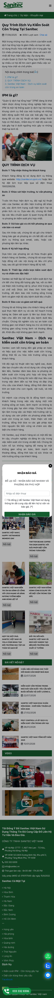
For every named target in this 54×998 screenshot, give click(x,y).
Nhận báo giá (27, 514)
